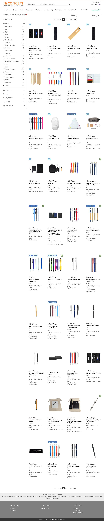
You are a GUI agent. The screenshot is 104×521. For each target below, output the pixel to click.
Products (7, 10)
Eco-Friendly (49, 10)
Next (71, 19)
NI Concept (51, 519)
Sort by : (73, 15)
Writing (24, 15)
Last (75, 19)
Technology (8, 74)
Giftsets (7, 48)
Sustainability (95, 10)
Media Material (45, 508)
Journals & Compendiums (12, 61)
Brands (15, 10)
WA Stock (7, 80)
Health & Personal (10, 58)
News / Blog (85, 10)
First (55, 19)
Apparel (7, 29)
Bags (6, 32)
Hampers (7, 53)
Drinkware (8, 42)
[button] (100, 4)
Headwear (8, 56)
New (21, 10)
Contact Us (12, 508)
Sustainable (8, 72)
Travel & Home (9, 77)
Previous (60, 19)
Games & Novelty (10, 45)
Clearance (38, 10)
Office (6, 66)
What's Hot (29, 10)
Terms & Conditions (78, 512)
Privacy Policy (76, 510)
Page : (94, 15)
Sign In (93, 4)
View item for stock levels (36, 58)
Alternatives (8, 26)
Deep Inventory (60, 10)
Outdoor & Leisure (10, 69)
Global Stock (72, 10)
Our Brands (13, 510)
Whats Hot (8, 82)
